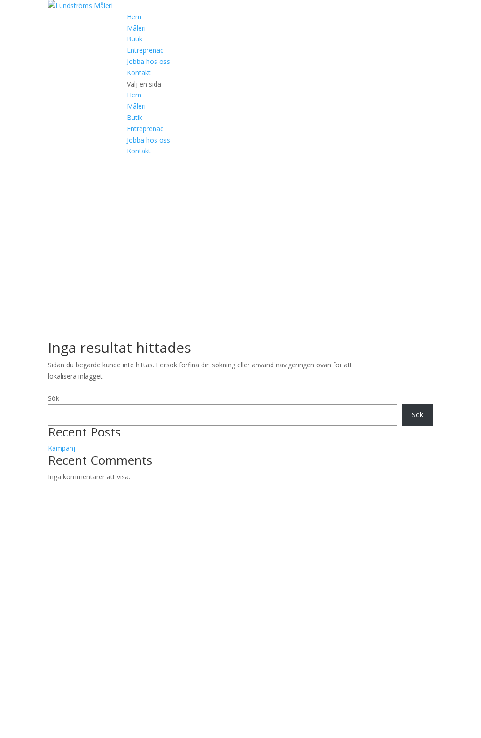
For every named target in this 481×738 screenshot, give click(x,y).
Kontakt (139, 72)
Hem (134, 16)
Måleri (136, 28)
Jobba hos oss (148, 61)
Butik (134, 38)
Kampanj (61, 448)
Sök (53, 398)
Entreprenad (145, 50)
